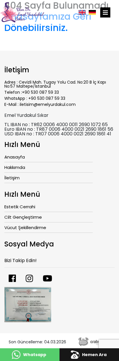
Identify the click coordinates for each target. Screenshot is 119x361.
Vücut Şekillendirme (25, 228)
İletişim (12, 178)
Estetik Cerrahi (19, 207)
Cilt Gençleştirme (23, 217)
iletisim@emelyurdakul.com (48, 104)
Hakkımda (14, 167)
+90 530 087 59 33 (40, 92)
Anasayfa (14, 157)
